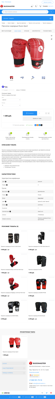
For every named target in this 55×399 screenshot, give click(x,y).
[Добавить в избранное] (51, 36)
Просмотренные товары (27, 332)
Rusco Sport (40, 198)
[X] (41, 125)
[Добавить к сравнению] (51, 39)
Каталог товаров (8, 18)
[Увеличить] (27, 54)
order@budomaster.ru (39, 383)
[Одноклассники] (37, 125)
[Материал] (6, 205)
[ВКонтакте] (35, 125)
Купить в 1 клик (37, 118)
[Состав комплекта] (10, 211)
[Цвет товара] (5, 181)
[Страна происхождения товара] (6, 195)
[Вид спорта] (8, 191)
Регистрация (8, 1)
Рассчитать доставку (19, 125)
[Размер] (7, 185)
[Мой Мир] (39, 125)
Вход (3, 1)
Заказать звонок (47, 2)
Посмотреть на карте (34, 372)
